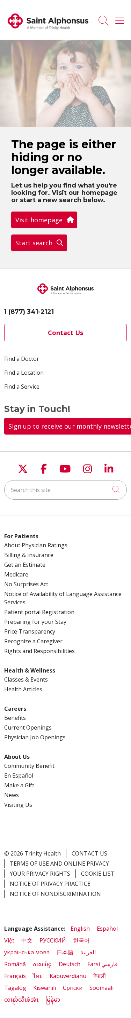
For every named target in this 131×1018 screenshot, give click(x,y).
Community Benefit (29, 766)
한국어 (81, 940)
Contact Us (65, 332)
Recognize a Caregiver (33, 641)
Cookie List (98, 873)
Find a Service (21, 386)
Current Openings (28, 727)
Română (15, 964)
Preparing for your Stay (35, 622)
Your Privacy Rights (40, 873)
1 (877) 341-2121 (29, 312)
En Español (18, 775)
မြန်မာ (52, 999)
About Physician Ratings (35, 545)
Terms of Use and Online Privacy (59, 863)
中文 (26, 940)
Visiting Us (18, 805)
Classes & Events (26, 679)
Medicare (16, 574)
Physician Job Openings (35, 737)
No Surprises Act (26, 584)
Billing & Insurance (28, 555)
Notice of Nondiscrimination (55, 894)
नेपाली (99, 976)
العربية (88, 952)
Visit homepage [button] (39, 220)
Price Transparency (29, 631)
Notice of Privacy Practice (50, 884)
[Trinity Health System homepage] (48, 32)
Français (15, 976)
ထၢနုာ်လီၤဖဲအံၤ (21, 999)
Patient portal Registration (39, 612)
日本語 (65, 952)
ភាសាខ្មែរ (42, 964)
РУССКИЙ (52, 940)
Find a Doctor (21, 359)
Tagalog (15, 988)
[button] (121, 18)
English (80, 928)
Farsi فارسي (102, 964)
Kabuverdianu (68, 976)
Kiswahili (44, 988)
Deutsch (69, 964)
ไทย (38, 976)
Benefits (15, 718)
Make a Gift (19, 785)
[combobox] (65, 490)
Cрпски (72, 988)
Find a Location (24, 372)
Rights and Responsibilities (39, 651)
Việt (9, 940)
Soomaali (101, 988)
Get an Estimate (24, 564)
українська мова (27, 952)
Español (107, 928)
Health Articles (23, 689)
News (11, 795)
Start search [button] (33, 243)
